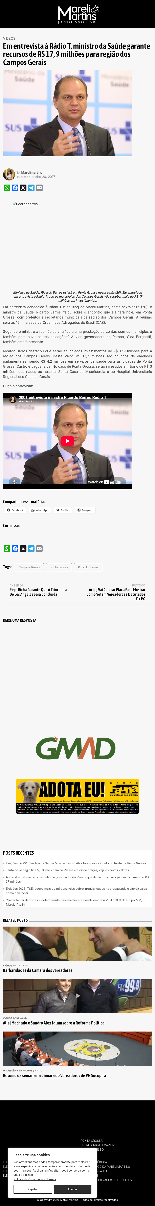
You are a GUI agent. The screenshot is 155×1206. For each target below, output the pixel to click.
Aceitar (72, 1189)
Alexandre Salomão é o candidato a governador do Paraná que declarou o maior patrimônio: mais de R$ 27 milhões (77, 879)
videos (9, 38)
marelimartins (31, 172)
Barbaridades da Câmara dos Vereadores (37, 970)
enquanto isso (12, 1070)
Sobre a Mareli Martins (98, 1145)
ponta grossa (59, 567)
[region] (52, 1173)
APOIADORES (89, 1175)
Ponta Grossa (92, 1140)
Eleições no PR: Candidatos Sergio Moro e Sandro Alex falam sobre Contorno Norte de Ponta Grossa (76, 863)
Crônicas (88, 1154)
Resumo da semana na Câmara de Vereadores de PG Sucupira (54, 1075)
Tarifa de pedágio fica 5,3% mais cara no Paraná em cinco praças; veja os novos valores (67, 870)
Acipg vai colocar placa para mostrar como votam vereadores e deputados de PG (116, 594)
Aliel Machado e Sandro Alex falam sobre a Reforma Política (54, 1022)
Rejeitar (33, 1189)
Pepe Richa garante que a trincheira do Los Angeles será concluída (38, 592)
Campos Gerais (29, 567)
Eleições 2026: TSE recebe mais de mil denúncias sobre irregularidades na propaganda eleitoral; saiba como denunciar (76, 891)
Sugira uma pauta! (94, 1171)
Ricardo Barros (88, 567)
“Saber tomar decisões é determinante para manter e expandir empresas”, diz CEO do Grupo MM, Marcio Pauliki (74, 902)
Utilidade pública (94, 1162)
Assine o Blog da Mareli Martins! (106, 1166)
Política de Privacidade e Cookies (35, 1179)
